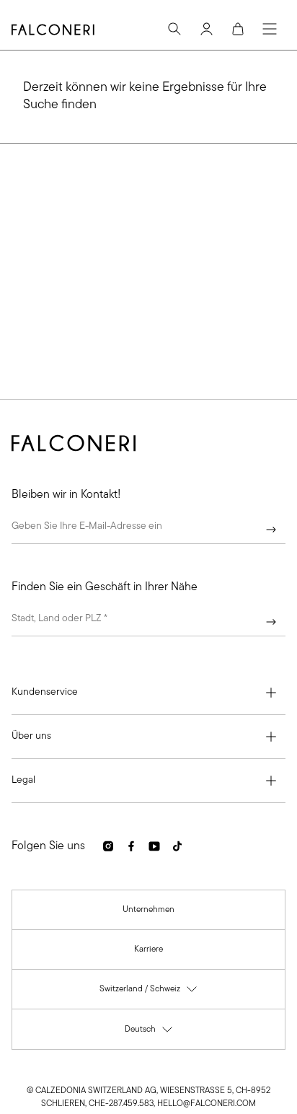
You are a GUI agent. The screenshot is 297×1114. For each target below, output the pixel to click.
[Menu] (269, 29)
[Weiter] (271, 529)
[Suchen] (174, 29)
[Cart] (238, 29)
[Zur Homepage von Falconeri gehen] (53, 29)
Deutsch (149, 1032)
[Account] (206, 29)
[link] (148, 910)
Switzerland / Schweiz (148, 992)
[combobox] (148, 622)
